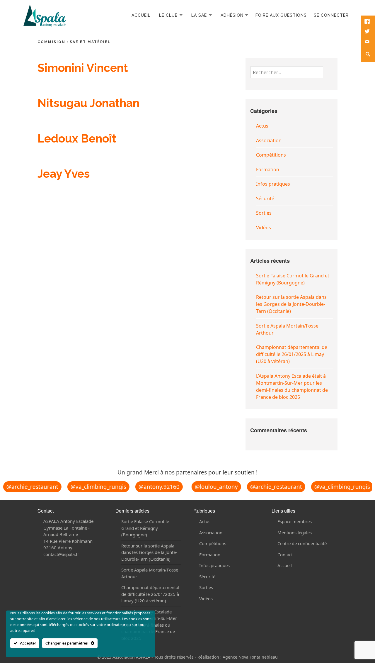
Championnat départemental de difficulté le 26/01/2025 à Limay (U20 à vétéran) (291, 354)
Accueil (141, 15)
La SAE (199, 15)
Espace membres (294, 521)
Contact (285, 554)
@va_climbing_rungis (95, 486)
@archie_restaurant (29, 486)
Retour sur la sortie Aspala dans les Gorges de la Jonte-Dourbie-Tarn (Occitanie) (291, 304)
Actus (262, 126)
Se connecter (331, 15)
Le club (168, 15)
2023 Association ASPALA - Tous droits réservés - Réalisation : (162, 657)
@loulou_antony (213, 486)
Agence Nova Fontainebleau (250, 657)
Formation (267, 169)
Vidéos (263, 227)
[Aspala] (44, 15)
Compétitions (271, 155)
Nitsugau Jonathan (88, 103)
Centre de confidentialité (302, 543)
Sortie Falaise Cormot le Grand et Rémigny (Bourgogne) (145, 527)
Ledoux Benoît (77, 138)
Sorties (264, 213)
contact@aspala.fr (61, 554)
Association (269, 140)
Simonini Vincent (83, 67)
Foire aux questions (281, 15)
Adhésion (232, 15)
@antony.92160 (156, 487)
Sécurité (265, 198)
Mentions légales (294, 532)
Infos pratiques (273, 184)
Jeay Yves (64, 173)
